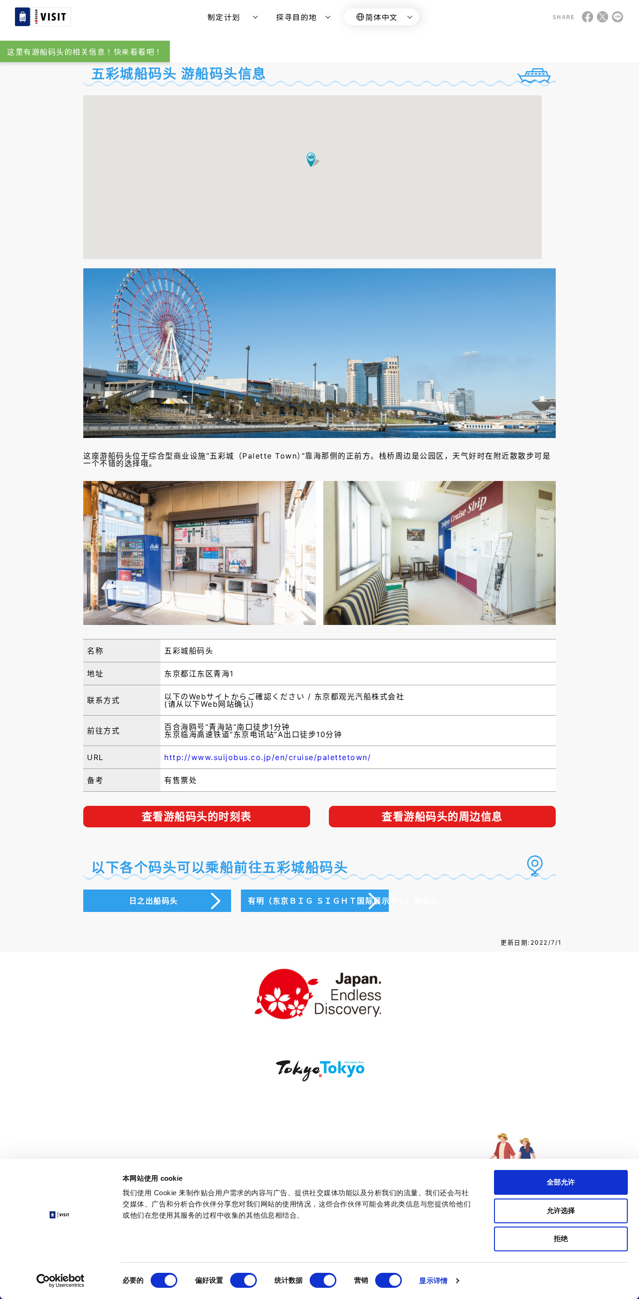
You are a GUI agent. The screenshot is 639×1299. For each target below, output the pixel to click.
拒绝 (561, 1238)
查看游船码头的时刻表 (197, 816)
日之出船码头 (153, 900)
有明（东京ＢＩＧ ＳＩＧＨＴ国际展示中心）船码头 (318, 900)
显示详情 (433, 1281)
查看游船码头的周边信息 (442, 816)
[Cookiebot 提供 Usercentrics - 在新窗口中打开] (61, 1281)
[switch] (243, 1280)
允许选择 (561, 1210)
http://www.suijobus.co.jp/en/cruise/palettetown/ (267, 757)
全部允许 (561, 1182)
